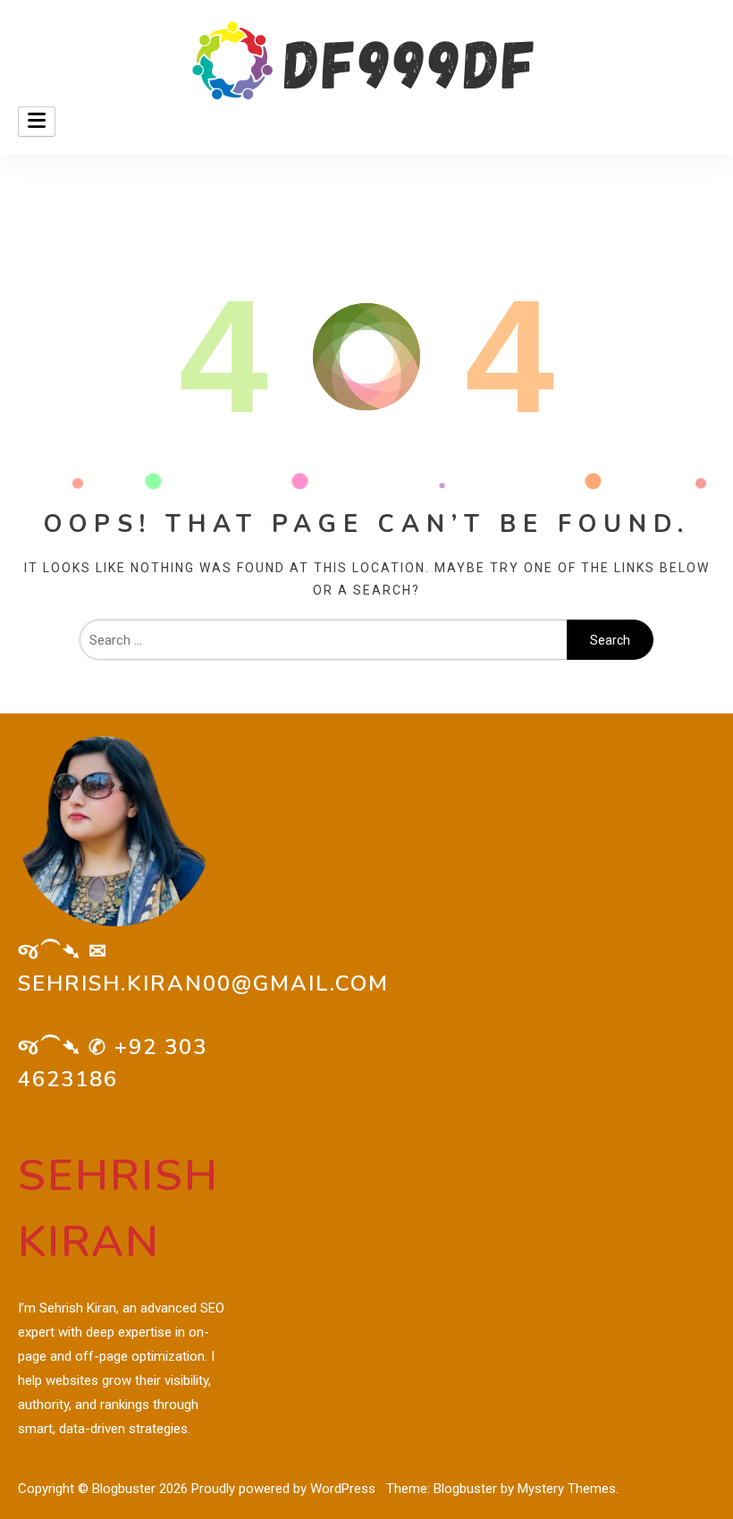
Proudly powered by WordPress (285, 1489)
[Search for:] (323, 640)
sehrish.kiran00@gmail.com (203, 983)
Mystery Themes (567, 1489)
